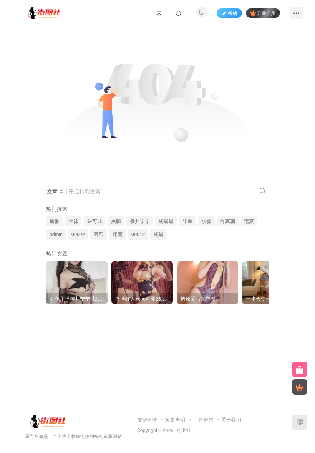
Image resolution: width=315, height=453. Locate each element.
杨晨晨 (166, 221)
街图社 (184, 430)
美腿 (116, 221)
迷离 (118, 234)
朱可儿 (94, 221)
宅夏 (249, 221)
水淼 (206, 221)
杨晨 (159, 234)
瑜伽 (55, 221)
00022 (78, 234)
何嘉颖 (227, 221)
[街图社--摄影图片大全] (44, 12)
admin (56, 234)
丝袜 (73, 221)
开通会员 (266, 13)
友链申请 (147, 419)
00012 (138, 234)
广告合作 (203, 419)
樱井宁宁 (140, 221)
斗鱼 (187, 221)
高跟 (99, 234)
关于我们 (231, 419)
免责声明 (175, 419)
